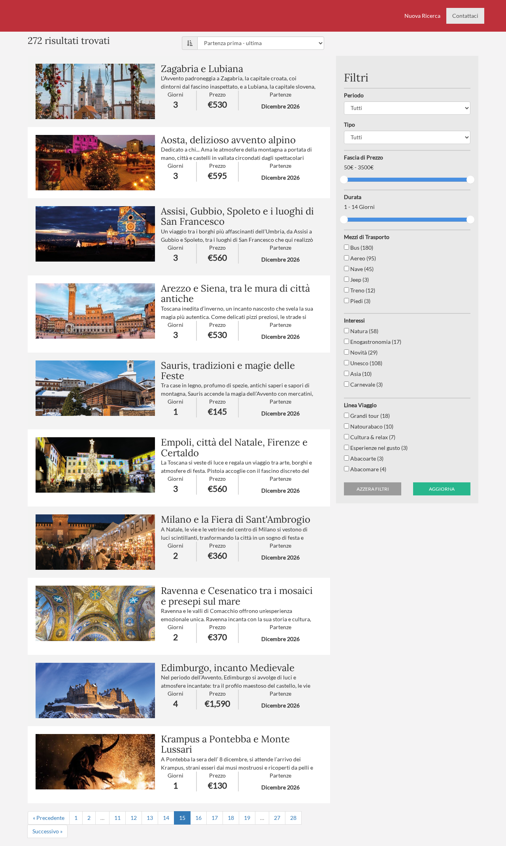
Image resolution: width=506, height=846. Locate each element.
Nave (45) (361, 269)
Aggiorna (442, 489)
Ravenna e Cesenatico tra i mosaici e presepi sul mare (237, 595)
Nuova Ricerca (422, 15)
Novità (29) (363, 352)
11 (117, 817)
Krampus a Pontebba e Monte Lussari (225, 744)
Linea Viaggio (360, 405)
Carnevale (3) (366, 384)
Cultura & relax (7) (372, 437)
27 (277, 817)
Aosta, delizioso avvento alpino (228, 140)
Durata (352, 196)
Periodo (354, 95)
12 (133, 817)
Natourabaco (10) (371, 426)
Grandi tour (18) (369, 415)
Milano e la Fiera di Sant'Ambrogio (235, 519)
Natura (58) (363, 331)
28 (293, 817)
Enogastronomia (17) (375, 341)
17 (214, 817)
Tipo (349, 124)
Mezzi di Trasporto (366, 236)
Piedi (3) (359, 301)
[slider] (344, 180)
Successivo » (47, 831)
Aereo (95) (362, 258)
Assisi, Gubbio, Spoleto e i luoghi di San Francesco (237, 216)
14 (166, 817)
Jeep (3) (359, 279)
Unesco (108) (365, 363)
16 (198, 817)
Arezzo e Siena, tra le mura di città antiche (235, 293)
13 (150, 817)
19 (247, 817)
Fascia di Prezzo (363, 157)
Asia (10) (360, 373)
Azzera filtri (373, 489)
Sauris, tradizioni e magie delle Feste (228, 370)
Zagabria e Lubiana (202, 69)
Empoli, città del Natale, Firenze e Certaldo (234, 447)
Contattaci (465, 15)
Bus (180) (361, 247)
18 (231, 817)
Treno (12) (362, 290)
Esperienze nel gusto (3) (378, 447)
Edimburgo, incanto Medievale (228, 668)
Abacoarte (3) (366, 458)
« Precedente (48, 817)
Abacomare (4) (367, 469)
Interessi (354, 320)
